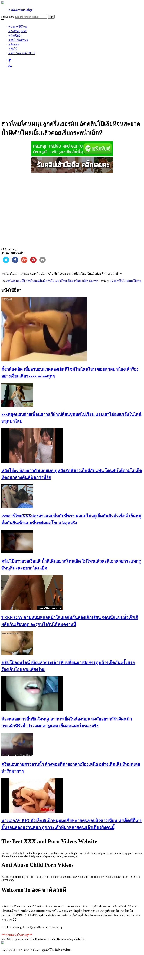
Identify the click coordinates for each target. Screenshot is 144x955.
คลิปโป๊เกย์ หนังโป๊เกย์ (21, 53)
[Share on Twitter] (6, 262)
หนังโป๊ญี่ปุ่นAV (17, 31)
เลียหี (85, 280)
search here (7, 16)
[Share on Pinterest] (33, 262)
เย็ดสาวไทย (74, 280)
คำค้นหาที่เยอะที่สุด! (20, 9)
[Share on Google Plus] (24, 262)
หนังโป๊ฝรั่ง (15, 35)
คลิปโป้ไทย (52, 280)
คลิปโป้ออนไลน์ (35, 280)
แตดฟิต (93, 280)
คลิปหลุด (13, 44)
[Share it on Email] (42, 262)
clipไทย (10, 280)
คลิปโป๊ (12, 48)
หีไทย (63, 280)
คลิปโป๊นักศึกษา (18, 40)
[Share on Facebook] (15, 262)
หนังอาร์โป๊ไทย (17, 26)
